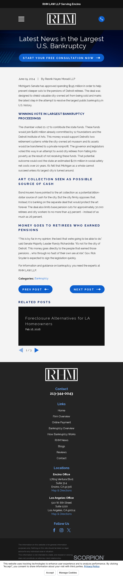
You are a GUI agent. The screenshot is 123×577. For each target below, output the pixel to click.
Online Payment (61, 422)
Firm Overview (61, 416)
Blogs (61, 446)
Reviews (62, 452)
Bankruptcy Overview (61, 428)
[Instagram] (61, 530)
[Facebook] (54, 530)
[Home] (61, 19)
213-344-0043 (61, 393)
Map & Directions (61, 490)
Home (61, 410)
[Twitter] (69, 530)
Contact (61, 458)
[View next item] (36, 350)
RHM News (61, 440)
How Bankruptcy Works (61, 434)
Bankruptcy (41, 278)
